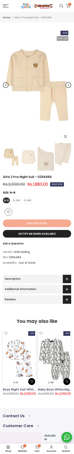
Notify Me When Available (37, 234)
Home (6, 17)
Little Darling (22, 252)
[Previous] (6, 85)
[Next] (68, 85)
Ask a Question (13, 243)
